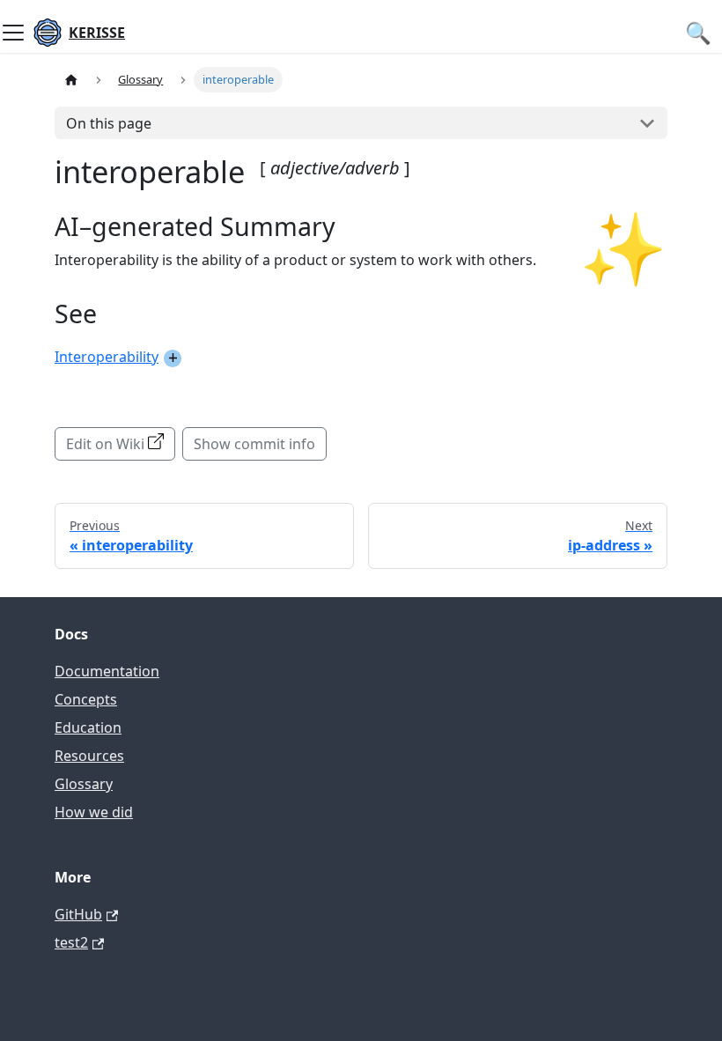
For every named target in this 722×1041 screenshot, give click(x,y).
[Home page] (71, 79)
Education (88, 727)
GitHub (78, 914)
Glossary (84, 784)
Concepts (86, 699)
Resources (89, 755)
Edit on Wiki (105, 444)
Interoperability (106, 356)
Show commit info (254, 444)
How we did (94, 812)
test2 (71, 942)
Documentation (107, 671)
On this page (108, 123)
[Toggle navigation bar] (13, 32)
